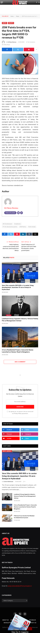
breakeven (17, 224)
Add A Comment (20, 362)
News (5, 23)
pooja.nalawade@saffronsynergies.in (20, 586)
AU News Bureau (11, 42)
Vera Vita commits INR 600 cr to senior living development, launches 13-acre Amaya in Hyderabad (18, 287)
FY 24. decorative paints (10, 226)
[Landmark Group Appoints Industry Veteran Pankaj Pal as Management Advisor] (20, 306)
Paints (11, 23)
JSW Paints (22, 226)
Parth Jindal (31, 226)
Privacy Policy (18, 413)
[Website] (21, 212)
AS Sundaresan (7, 224)
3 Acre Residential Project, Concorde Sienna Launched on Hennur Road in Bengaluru (25, 507)
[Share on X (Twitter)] (18, 49)
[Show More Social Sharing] (36, 49)
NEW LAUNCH (7, 451)
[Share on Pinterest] (29, 49)
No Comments (31, 42)
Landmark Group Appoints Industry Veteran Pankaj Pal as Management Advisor (25, 496)
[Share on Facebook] (7, 49)
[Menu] (2, 2)
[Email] (18, 212)
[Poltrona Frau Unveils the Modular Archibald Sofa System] (7, 518)
